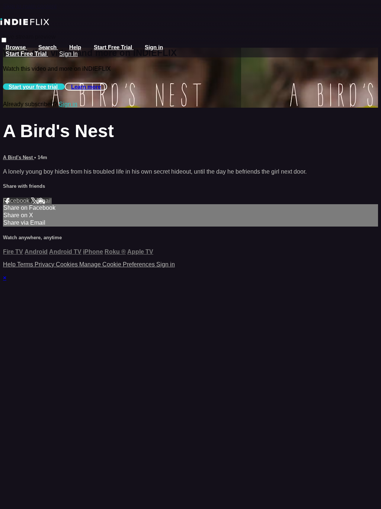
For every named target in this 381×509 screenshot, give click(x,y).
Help (75, 47)
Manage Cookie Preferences (117, 264)
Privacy (45, 264)
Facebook (17, 200)
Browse (16, 47)
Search (48, 47)
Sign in (154, 47)
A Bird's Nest (18, 157)
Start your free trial (34, 86)
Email (44, 200)
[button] (3, 40)
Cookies (67, 264)
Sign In (68, 54)
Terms (26, 264)
